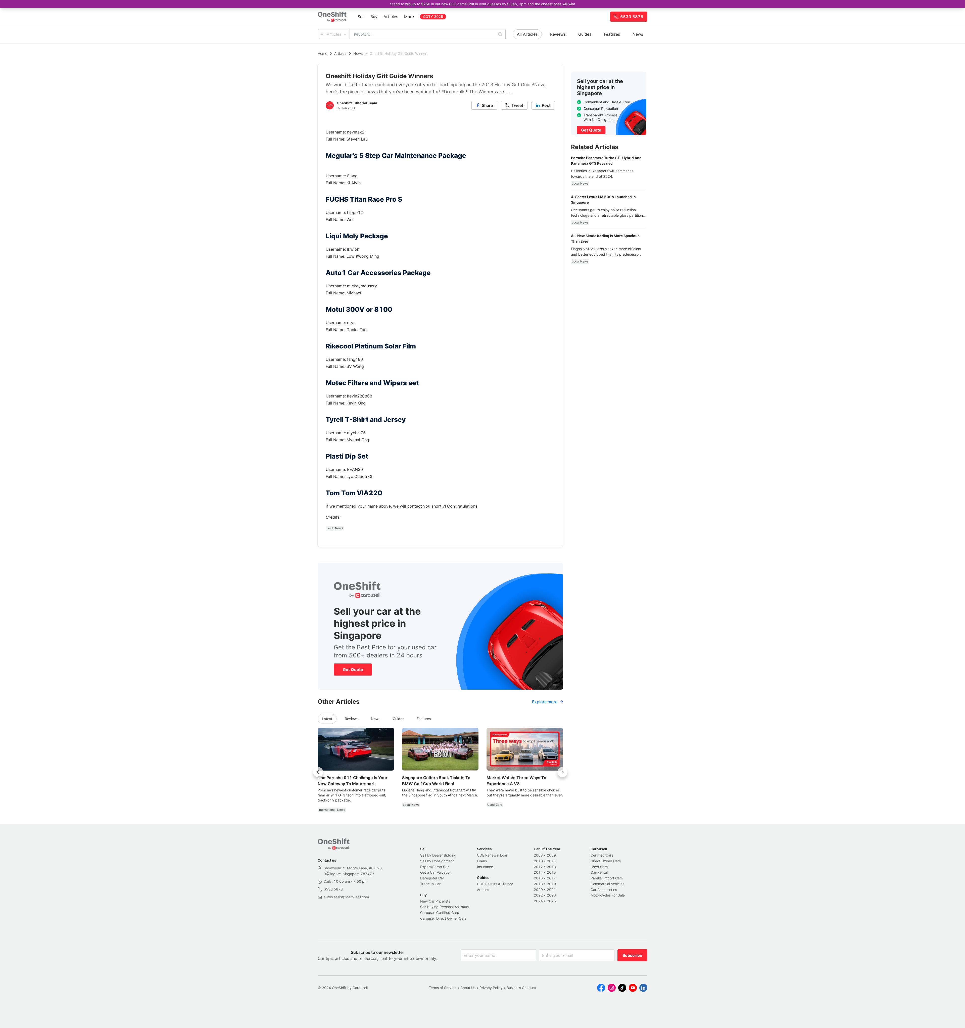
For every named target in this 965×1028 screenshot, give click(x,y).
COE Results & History (495, 884)
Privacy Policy (491, 988)
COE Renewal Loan (492, 855)
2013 (551, 867)
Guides (584, 34)
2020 (538, 889)
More (409, 16)
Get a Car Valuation (436, 872)
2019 (551, 884)
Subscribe (632, 955)
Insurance (485, 867)
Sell (361, 16)
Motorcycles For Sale (608, 895)
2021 (551, 889)
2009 (551, 855)
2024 (538, 901)
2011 (551, 861)
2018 (538, 884)
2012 (538, 867)
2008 (538, 855)
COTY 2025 (433, 16)
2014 (538, 872)
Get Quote (353, 669)
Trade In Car (430, 884)
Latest (327, 719)
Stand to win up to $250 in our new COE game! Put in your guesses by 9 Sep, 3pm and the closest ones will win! (482, 4)
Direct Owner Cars (606, 861)
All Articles (331, 34)
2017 (551, 878)
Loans (482, 861)
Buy (373, 16)
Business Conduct (521, 988)
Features (612, 34)
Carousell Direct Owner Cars (443, 918)
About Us (467, 988)
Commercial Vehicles (607, 884)
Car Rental (599, 872)
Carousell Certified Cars (439, 912)
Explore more (544, 701)
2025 (551, 901)
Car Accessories (604, 889)
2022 (538, 895)
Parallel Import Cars (607, 878)
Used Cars (599, 867)
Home (322, 53)
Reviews (558, 34)
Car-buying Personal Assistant (444, 907)
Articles (390, 16)
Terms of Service (442, 988)
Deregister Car (432, 878)
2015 (551, 872)
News (638, 34)
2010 (538, 861)
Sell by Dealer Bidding (438, 855)
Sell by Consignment (437, 861)
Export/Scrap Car (434, 867)
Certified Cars (602, 855)
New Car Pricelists (435, 901)
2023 (551, 895)
